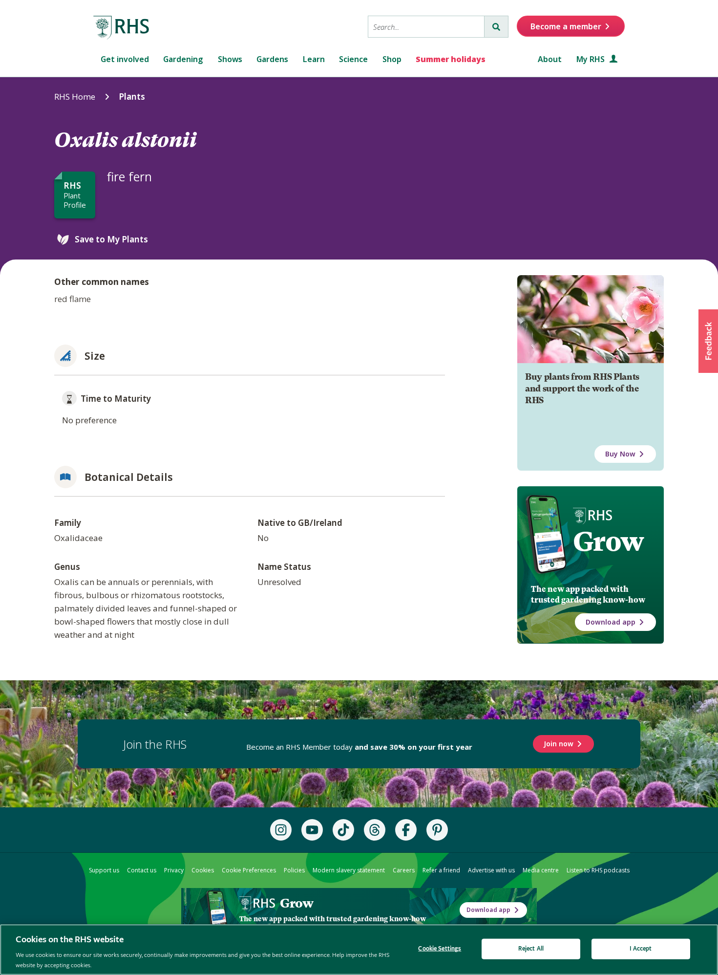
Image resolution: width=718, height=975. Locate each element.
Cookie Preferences (249, 870)
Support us (104, 870)
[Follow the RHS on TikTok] (343, 830)
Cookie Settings (439, 949)
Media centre (541, 870)
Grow (608, 541)
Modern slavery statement (349, 870)
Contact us (141, 870)
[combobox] (426, 26)
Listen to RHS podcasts (598, 870)
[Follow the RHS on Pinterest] (437, 830)
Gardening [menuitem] (183, 59)
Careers (404, 870)
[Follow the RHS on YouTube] (312, 830)
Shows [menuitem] (230, 59)
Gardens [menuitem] (272, 59)
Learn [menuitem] (314, 59)
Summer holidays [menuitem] (451, 59)
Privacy (174, 870)
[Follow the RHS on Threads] (374, 830)
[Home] (121, 28)
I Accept (641, 949)
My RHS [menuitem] (591, 59)
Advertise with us (491, 870)
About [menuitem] (550, 59)
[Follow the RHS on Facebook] (406, 830)
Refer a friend (441, 870)
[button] (708, 341)
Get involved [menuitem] (125, 59)
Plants (132, 96)
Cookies (202, 870)
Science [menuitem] (353, 59)
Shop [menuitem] (391, 59)
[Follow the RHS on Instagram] (281, 830)
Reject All (531, 949)
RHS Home (74, 96)
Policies (294, 870)
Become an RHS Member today (359, 747)
